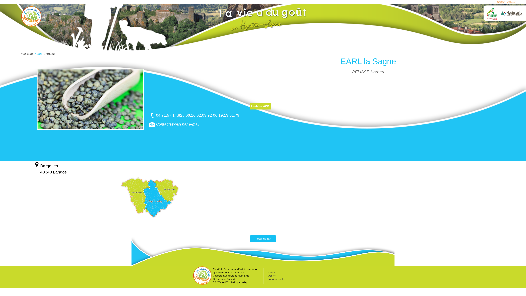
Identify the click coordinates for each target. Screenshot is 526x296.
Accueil (31, 16)
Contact (501, 2)
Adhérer (511, 2)
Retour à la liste (263, 239)
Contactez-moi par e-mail (177, 124)
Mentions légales (276, 279)
